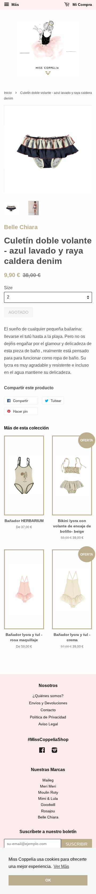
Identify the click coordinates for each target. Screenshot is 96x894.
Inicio (8, 93)
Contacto (48, 710)
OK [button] (48, 880)
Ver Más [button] (61, 866)
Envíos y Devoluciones (48, 703)
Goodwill (48, 805)
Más (14, 4)
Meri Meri (48, 786)
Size (8, 287)
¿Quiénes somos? (48, 696)
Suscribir (76, 844)
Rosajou (48, 811)
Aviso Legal (48, 724)
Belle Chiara (21, 227)
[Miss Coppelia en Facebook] (42, 751)
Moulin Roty (48, 792)
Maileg (48, 780)
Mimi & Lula (48, 799)
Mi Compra (81, 4)
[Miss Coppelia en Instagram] (54, 751)
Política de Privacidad (48, 717)
